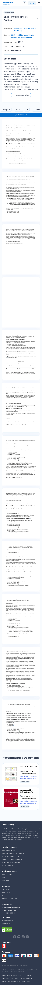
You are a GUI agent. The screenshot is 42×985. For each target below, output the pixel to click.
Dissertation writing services (11, 862)
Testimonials (6, 892)
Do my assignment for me (10, 856)
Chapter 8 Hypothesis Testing (15, 18)
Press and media (7, 921)
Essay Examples (7, 874)
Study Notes (5, 880)
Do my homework (7, 865)
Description (10, 58)
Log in (32, 3)
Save (38, 109)
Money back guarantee (9, 898)
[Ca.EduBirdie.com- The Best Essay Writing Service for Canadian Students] (4, 947)
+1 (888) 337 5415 (9, 913)
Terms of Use (16, 975)
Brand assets (6, 924)
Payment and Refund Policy (11, 981)
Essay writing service (8, 850)
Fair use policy (27, 975)
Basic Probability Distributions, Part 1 (27, 791)
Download (22, 115)
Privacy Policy (6, 975)
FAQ (3, 895)
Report (7, 109)
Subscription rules (7, 978)
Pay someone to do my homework (13, 853)
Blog (3, 877)
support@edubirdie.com (14, 839)
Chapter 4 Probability (28, 766)
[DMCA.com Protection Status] (21, 930)
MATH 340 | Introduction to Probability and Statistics (22, 36)
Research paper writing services (12, 859)
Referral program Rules (22, 978)
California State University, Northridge (24, 29)
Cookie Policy (26, 981)
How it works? (6, 889)
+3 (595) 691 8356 (10, 910)
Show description (22, 95)
